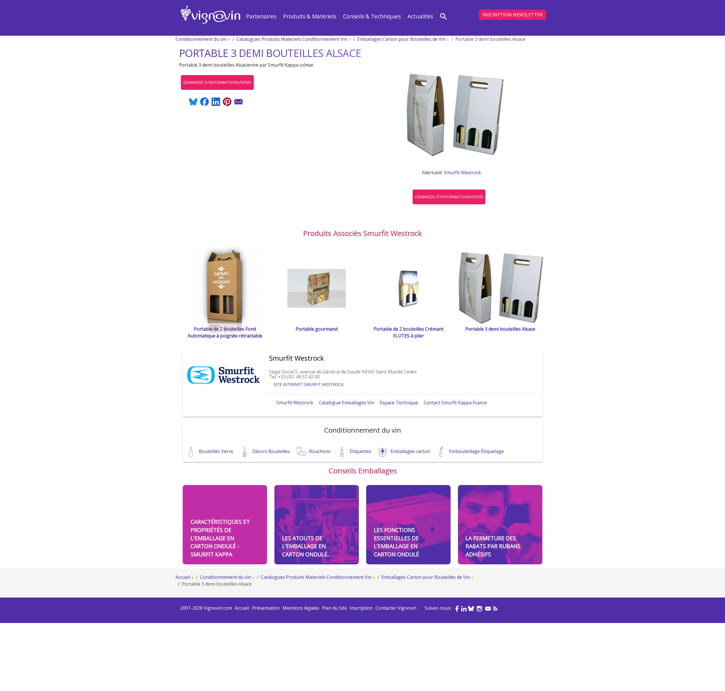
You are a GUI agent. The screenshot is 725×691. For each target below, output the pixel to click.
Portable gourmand (317, 329)
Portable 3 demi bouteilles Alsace (500, 329)
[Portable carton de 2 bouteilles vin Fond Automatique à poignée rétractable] (224, 288)
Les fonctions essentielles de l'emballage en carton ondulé (396, 542)
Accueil (242, 608)
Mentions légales (301, 608)
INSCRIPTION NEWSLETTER (513, 15)
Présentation (266, 608)
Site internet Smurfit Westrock (309, 384)
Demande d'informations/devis (449, 196)
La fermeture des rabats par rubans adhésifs (493, 546)
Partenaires (261, 16)
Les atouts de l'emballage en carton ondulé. (305, 546)
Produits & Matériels (309, 16)
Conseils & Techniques (372, 16)
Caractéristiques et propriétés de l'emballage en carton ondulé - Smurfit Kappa (220, 538)
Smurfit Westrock (462, 172)
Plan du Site (334, 608)
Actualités (420, 16)
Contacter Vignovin (396, 608)
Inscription (361, 608)
